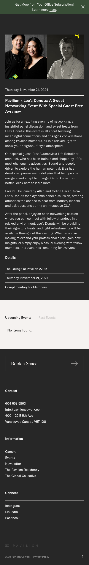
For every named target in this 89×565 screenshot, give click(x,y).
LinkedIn (11, 512)
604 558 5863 (15, 403)
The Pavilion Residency (22, 470)
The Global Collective (20, 476)
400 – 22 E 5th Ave (19, 415)
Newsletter (13, 464)
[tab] (18, 318)
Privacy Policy (41, 557)
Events (10, 458)
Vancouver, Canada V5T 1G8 (25, 422)
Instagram (12, 506)
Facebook (12, 518)
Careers (10, 452)
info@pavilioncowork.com (23, 409)
